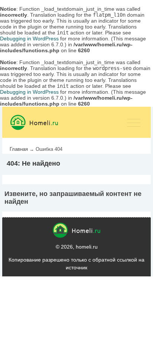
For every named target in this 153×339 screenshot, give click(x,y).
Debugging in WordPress (29, 38)
